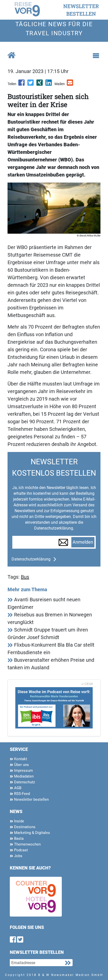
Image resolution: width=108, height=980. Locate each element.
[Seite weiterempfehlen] (70, 84)
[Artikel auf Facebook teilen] (21, 84)
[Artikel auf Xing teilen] (39, 84)
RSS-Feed (21, 793)
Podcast (20, 850)
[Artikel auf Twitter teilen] (30, 84)
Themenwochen (27, 844)
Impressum (23, 770)
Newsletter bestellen (31, 799)
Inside (18, 821)
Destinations (24, 827)
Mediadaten (23, 776)
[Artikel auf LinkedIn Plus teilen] (48, 84)
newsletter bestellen (81, 10)
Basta (18, 838)
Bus (25, 577)
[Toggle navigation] (95, 55)
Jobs (17, 856)
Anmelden (83, 542)
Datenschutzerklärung (31, 559)
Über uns (21, 764)
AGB (17, 788)
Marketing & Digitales (31, 832)
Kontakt (20, 759)
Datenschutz (24, 782)
